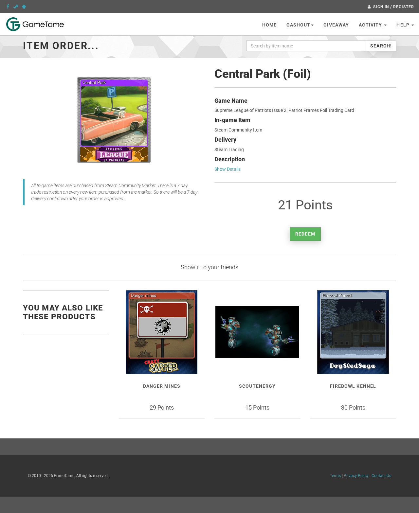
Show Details (227, 169)
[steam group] (16, 6)
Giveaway (336, 24)
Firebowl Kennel (353, 386)
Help (403, 24)
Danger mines (161, 386)
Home (269, 24)
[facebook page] (8, 6)
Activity (371, 24)
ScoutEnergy (257, 386)
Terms (335, 475)
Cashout (298, 24)
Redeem (305, 234)
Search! (381, 45)
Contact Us (381, 475)
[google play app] (24, 6)
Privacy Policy (356, 475)
